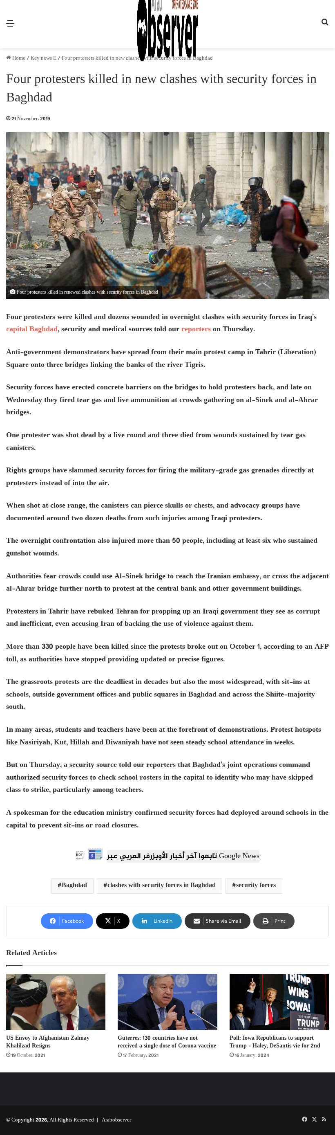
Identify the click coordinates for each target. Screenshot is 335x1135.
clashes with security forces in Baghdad (161, 885)
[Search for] (325, 27)
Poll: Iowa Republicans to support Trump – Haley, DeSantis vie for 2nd (275, 1042)
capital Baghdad (32, 330)
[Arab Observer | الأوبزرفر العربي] (167, 24)
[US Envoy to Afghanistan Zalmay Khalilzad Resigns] (55, 1002)
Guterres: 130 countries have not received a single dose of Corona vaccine (167, 1042)
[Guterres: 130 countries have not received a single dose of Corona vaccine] (167, 1002)
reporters (196, 330)
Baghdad (74, 885)
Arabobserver (116, 1120)
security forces (256, 885)
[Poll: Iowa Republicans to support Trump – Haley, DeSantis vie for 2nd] (279, 1002)
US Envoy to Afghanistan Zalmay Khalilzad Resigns (47, 1042)
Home (18, 58)
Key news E (43, 58)
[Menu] (10, 27)
